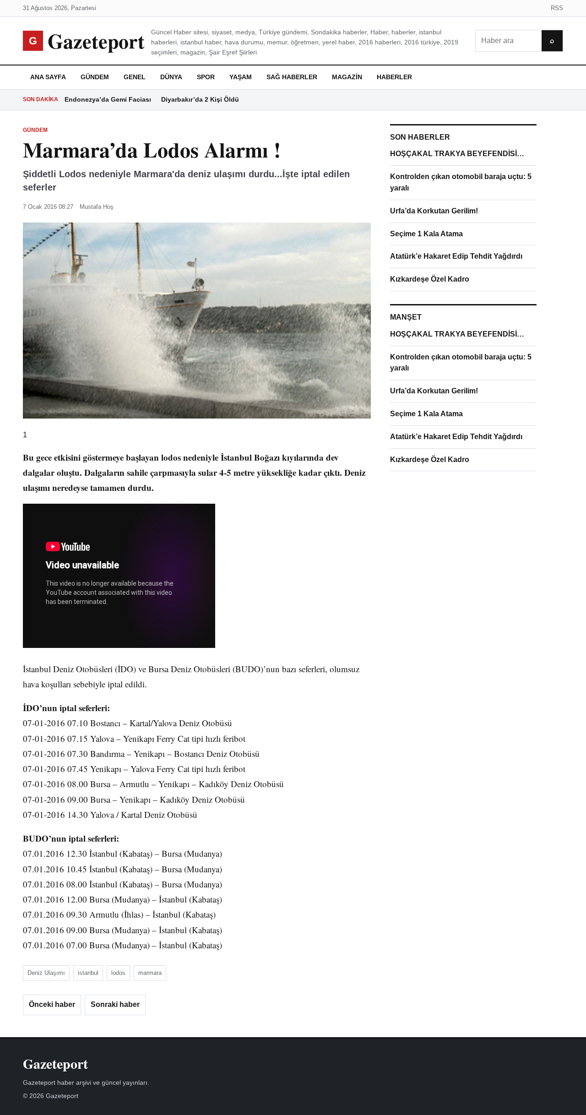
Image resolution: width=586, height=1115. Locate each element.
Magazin (347, 77)
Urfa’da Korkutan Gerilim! (434, 211)
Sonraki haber (115, 1004)
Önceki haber (52, 1004)
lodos (118, 972)
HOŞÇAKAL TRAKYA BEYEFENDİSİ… (457, 154)
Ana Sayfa (48, 77)
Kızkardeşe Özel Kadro (429, 279)
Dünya (171, 77)
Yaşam (240, 77)
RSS (557, 8)
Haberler (394, 77)
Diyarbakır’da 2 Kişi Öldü (200, 99)
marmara (150, 972)
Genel (135, 77)
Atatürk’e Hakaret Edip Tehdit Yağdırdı (456, 256)
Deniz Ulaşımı (46, 972)
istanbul (88, 972)
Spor (206, 77)
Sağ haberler (291, 77)
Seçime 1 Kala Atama (426, 234)
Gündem (95, 77)
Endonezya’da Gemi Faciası (108, 99)
